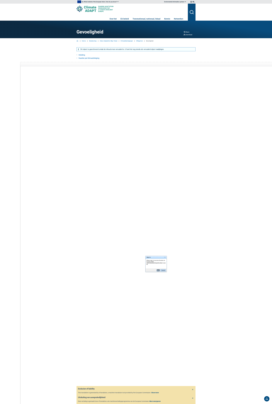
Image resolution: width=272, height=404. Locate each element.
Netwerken (178, 19)
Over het (113, 19)
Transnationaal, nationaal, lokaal (146, 19)
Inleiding (82, 55)
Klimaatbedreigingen (127, 41)
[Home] (77, 41)
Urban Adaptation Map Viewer (108, 41)
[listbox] (97, 2)
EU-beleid (124, 19)
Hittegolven (139, 41)
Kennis (167, 19)
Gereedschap (93, 41)
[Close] (192, 390)
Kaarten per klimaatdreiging (89, 58)
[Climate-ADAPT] (131, 9)
